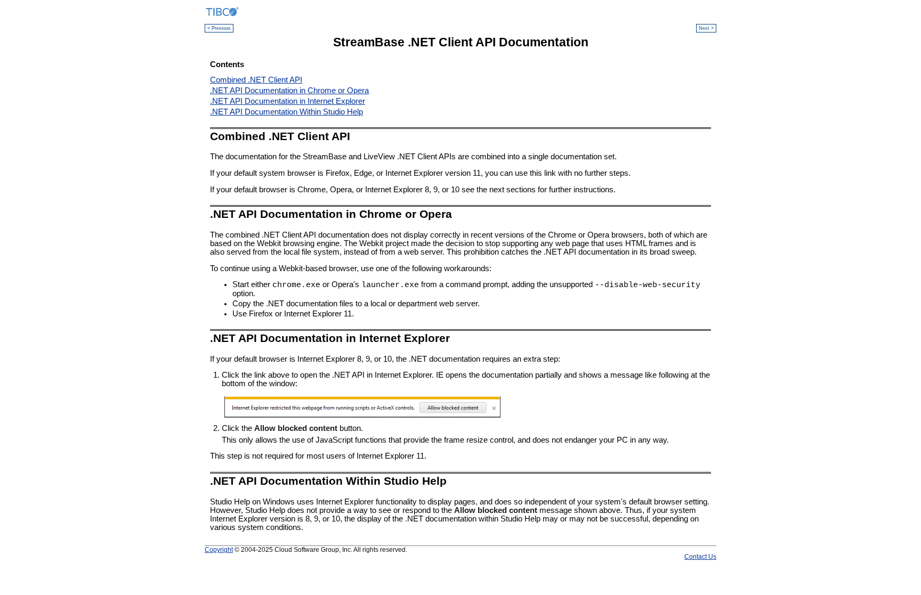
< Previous (219, 28)
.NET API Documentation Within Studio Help (286, 112)
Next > (706, 28)
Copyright (219, 549)
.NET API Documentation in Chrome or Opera (289, 90)
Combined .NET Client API (256, 80)
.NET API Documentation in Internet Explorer (287, 101)
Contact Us (700, 556)
